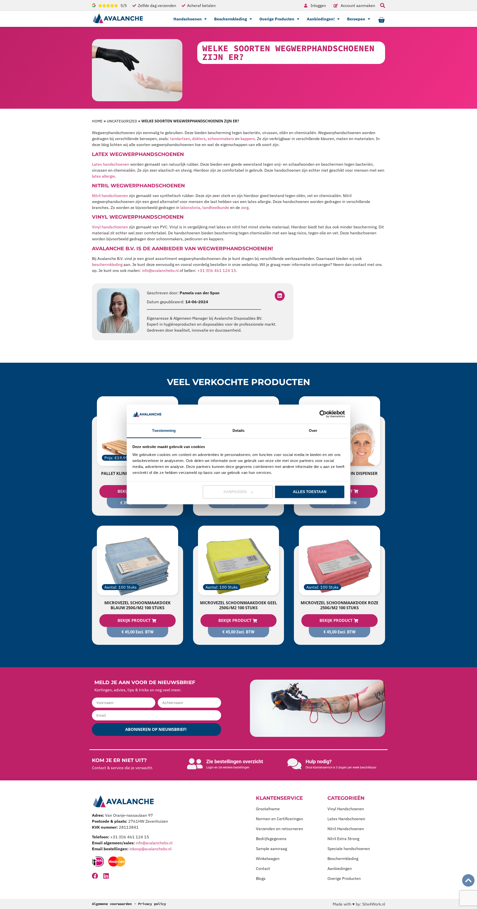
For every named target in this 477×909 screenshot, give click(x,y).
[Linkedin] (280, 296)
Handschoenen (187, 18)
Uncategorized (122, 121)
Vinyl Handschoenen (345, 808)
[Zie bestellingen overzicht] (195, 764)
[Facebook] (95, 876)
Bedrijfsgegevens (271, 838)
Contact (263, 868)
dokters (199, 138)
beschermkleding (107, 264)
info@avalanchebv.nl (160, 270)
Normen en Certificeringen (279, 818)
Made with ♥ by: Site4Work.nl (359, 904)
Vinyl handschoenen (110, 226)
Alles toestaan (309, 492)
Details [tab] (239, 430)
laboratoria (190, 207)
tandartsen (180, 138)
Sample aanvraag (271, 848)
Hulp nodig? (319, 761)
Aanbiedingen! (321, 18)
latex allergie (103, 176)
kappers (247, 138)
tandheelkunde (216, 207)
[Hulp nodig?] (294, 764)
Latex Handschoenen (346, 818)
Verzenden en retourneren (279, 828)
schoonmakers (221, 138)
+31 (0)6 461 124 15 (216, 270)
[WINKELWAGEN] (381, 20)
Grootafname (268, 808)
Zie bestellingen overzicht (234, 761)
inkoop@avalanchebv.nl (150, 848)
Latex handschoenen (110, 164)
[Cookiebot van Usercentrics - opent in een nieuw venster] (323, 414)
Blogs (261, 878)
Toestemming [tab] (164, 430)
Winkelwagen (267, 858)
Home (97, 121)
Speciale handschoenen (348, 848)
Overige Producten (276, 18)
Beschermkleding (230, 18)
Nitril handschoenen (110, 195)
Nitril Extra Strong (343, 838)
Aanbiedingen (339, 868)
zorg (244, 207)
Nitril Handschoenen (345, 828)
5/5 (123, 5)
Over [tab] (313, 430)
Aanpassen (235, 492)
